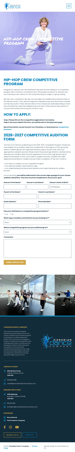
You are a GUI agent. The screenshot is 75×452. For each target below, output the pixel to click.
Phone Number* (44, 201)
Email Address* (10, 201)
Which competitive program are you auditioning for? (26, 227)
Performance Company (16, 420)
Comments (8, 237)
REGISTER (29, 435)
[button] (72, 295)
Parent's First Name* (12, 192)
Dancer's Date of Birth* (59, 182)
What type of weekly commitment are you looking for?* (27, 218)
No (13, 214)
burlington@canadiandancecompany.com (22, 407)
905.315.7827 (11, 403)
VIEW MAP (10, 375)
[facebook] (5, 427)
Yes (6, 214)
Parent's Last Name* (46, 192)
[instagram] (10, 427)
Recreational (12, 417)
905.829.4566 (11, 380)
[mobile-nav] (68, 5)
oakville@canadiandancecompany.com (21, 384)
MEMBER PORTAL (12, 435)
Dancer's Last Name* (35, 182)
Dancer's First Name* (12, 182)
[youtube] (17, 427)
